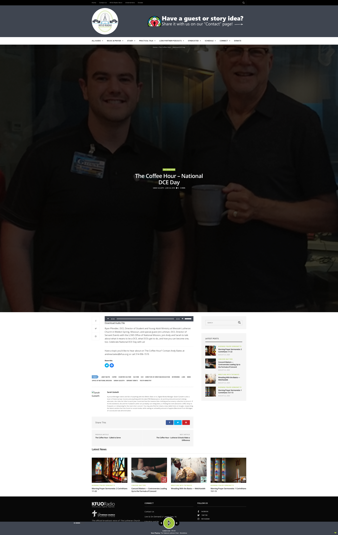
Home (94, 3)
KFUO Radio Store (116, 3)
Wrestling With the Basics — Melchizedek (188, 488)
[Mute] (182, 318)
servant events (132, 380)
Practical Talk (146, 40)
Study (130, 40)
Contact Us (103, 3)
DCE (142, 377)
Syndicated (193, 40)
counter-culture (124, 377)
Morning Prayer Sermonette (229, 346)
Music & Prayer (114, 40)
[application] (149, 318)
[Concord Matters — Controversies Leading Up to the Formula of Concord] (210, 363)
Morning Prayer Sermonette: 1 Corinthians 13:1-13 (230, 391)
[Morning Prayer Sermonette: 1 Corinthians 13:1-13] (210, 392)
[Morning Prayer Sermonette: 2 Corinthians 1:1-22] (210, 351)
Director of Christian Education (157, 377)
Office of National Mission (102, 380)
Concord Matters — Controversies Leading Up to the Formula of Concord (229, 364)
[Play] (108, 318)
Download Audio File (115, 323)
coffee (114, 377)
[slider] (188, 318)
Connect (224, 40)
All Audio (96, 40)
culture (136, 377)
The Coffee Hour (169, 170)
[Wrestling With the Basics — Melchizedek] (210, 379)
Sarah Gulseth (158, 188)
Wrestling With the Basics (228, 374)
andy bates (106, 377)
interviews (176, 377)
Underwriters (130, 3)
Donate (140, 3)
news (189, 377)
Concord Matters (225, 359)
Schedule (209, 40)
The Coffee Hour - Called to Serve (108, 437)
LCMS (183, 377)
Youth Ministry (145, 380)
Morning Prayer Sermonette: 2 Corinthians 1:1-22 (230, 350)
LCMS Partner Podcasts (170, 40)
